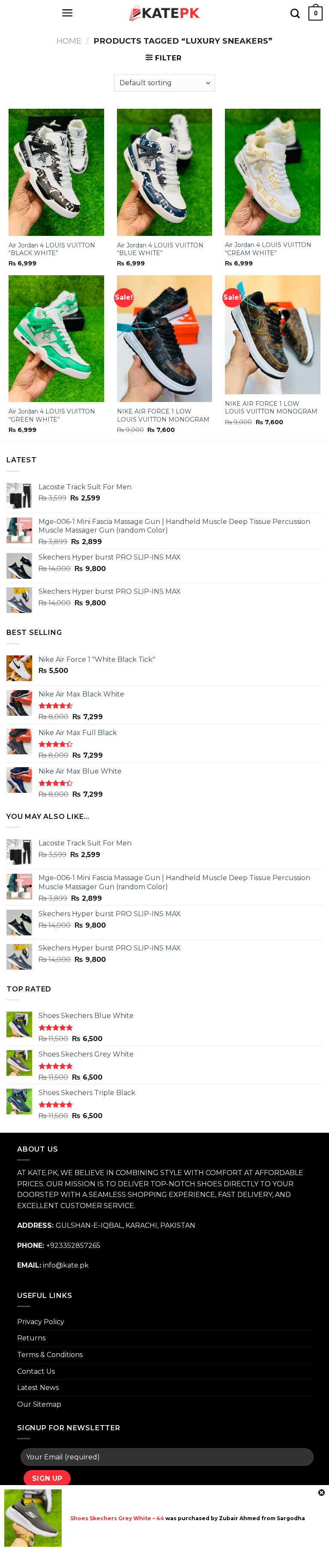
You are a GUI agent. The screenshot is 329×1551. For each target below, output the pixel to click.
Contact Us (36, 1371)
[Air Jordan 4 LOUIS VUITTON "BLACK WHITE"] (56, 172)
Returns (31, 1338)
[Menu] (67, 12)
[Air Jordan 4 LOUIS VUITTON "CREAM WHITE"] (272, 172)
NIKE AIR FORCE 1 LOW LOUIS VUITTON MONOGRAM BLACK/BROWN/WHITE (163, 419)
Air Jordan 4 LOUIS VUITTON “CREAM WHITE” (268, 248)
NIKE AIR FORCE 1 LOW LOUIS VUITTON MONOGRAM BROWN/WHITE (271, 411)
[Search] (295, 13)
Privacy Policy (40, 1322)
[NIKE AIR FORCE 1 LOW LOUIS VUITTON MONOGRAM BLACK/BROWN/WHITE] (164, 338)
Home (69, 41)
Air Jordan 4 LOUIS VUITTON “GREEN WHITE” (52, 415)
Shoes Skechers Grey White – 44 (117, 1518)
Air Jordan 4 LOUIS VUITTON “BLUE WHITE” (160, 249)
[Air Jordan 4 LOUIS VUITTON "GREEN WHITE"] (56, 338)
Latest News (38, 1388)
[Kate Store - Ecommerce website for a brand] (164, 13)
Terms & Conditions (50, 1355)
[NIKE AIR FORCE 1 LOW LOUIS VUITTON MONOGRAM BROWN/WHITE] (272, 335)
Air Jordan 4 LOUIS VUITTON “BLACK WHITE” (52, 249)
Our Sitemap (39, 1404)
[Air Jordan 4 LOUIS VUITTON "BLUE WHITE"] (164, 172)
